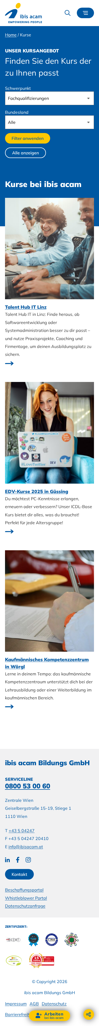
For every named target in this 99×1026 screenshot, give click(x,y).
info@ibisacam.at (25, 846)
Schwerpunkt (18, 88)
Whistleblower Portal (26, 898)
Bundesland (17, 112)
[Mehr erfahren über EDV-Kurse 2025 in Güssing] (9, 532)
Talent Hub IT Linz (25, 307)
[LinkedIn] (7, 859)
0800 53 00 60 (27, 786)
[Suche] (67, 13)
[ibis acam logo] (23, 13)
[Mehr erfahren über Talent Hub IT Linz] (9, 364)
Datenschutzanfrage (25, 906)
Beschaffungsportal (24, 889)
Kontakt (19, 874)
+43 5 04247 (22, 830)
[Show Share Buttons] (88, 1014)
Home (11, 34)
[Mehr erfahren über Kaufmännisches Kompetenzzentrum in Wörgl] (9, 707)
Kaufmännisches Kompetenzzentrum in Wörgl (47, 662)
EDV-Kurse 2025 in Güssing (36, 491)
